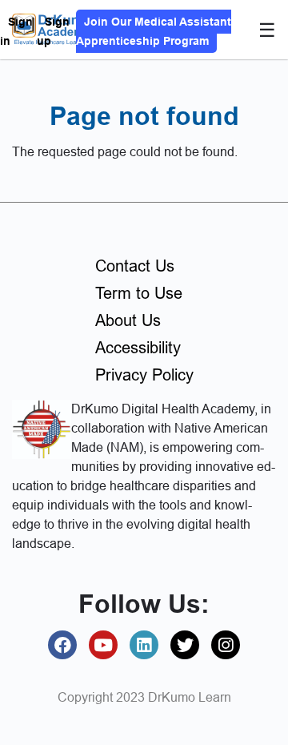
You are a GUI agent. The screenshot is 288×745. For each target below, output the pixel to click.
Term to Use (138, 293)
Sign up (53, 31)
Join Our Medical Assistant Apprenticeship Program (153, 31)
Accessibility (138, 347)
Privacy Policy (144, 375)
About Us (128, 320)
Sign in (16, 31)
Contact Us (134, 266)
